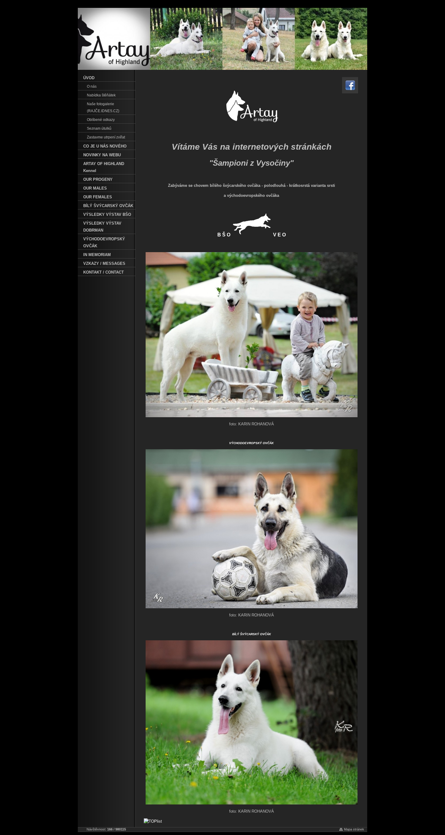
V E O (279, 234)
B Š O (224, 234)
